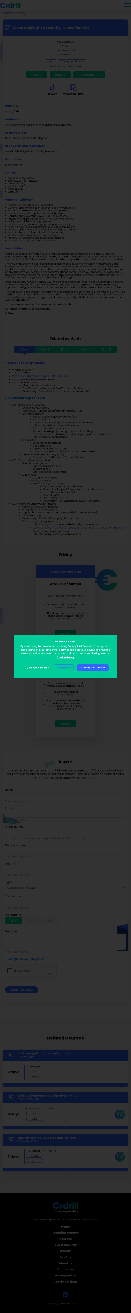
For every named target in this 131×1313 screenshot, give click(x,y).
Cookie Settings (39, 668)
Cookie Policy (65, 657)
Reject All (64, 668)
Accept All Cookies (94, 668)
